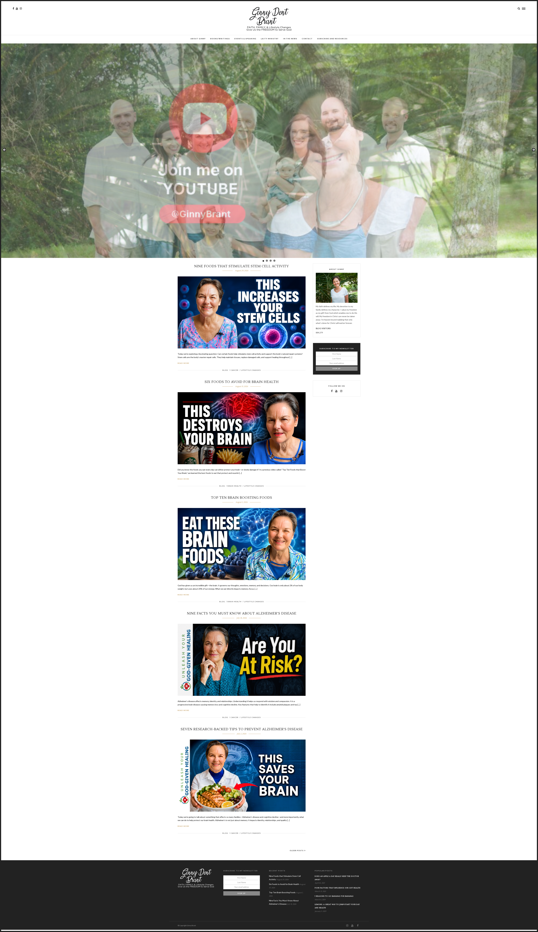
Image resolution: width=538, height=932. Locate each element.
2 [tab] (267, 261)
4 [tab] (274, 261)
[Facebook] (331, 391)
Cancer (234, 370)
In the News (290, 39)
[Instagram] (21, 8)
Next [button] (533, 150)
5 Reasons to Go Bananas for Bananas (334, 896)
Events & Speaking (245, 39)
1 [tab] (264, 261)
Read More (183, 363)
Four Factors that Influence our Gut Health (337, 888)
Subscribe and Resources (332, 39)
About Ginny (198, 39)
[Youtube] (17, 8)
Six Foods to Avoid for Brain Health (242, 382)
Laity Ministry (270, 39)
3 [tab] (271, 261)
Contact (307, 39)
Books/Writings (220, 39)
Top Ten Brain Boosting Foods (241, 498)
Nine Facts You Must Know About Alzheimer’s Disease (241, 613)
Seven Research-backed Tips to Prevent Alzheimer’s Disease (242, 729)
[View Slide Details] (269, 150)
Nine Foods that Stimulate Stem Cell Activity (241, 266)
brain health (235, 486)
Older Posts (297, 850)
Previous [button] (5, 150)
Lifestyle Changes (251, 370)
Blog (225, 370)
